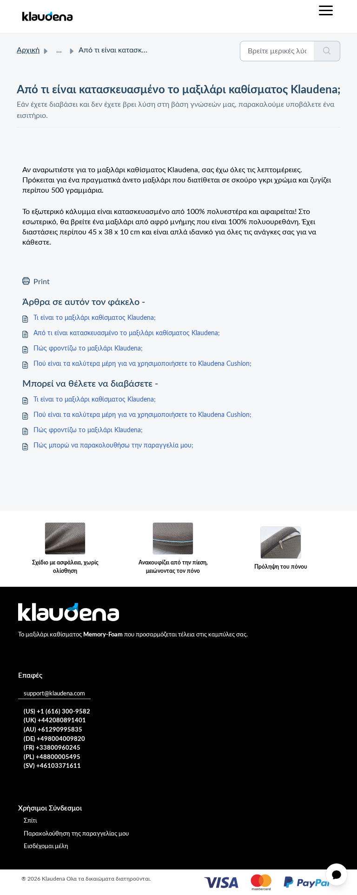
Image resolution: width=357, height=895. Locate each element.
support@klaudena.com (54, 694)
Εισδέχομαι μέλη (46, 846)
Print (41, 281)
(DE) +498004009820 (54, 739)
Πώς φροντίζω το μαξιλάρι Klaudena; (88, 348)
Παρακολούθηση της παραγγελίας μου (76, 834)
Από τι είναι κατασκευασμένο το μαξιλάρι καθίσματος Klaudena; (126, 333)
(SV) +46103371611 (52, 766)
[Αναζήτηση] (327, 51)
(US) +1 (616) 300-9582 (57, 712)
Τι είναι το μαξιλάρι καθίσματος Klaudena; (94, 318)
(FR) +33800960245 (52, 748)
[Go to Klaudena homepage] (47, 16)
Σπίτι (30, 821)
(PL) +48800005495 (52, 757)
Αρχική (28, 50)
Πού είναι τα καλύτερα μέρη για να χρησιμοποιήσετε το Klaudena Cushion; (142, 364)
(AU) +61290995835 (53, 730)
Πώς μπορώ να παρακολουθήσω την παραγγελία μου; (113, 445)
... (59, 50)
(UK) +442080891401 (55, 721)
